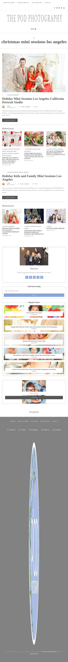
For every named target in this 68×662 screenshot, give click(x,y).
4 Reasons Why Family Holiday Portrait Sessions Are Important (34, 232)
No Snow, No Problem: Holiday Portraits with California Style (55, 152)
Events (5, 149)
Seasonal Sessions (13, 95)
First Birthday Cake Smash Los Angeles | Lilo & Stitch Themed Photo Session (34, 355)
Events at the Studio (14, 149)
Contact (48, 2)
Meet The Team (37, 2)
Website (12, 421)
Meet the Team (45, 421)
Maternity (34, 328)
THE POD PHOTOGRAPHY (49, 651)
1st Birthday (29, 149)
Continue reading (10, 120)
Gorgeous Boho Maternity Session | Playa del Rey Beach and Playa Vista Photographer (34, 327)
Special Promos (6, 155)
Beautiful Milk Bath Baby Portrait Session (34, 341)
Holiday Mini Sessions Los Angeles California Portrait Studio (33, 100)
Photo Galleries (9, 2)
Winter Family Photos (55, 228)
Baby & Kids (36, 149)
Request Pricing (23, 2)
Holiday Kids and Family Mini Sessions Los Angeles (31, 177)
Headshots (27, 151)
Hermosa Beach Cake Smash (34, 312)
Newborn (34, 371)
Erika (9, 106)
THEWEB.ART (34, 654)
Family (4, 151)
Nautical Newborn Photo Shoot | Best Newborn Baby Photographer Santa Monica (34, 369)
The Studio (34, 421)
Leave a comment (25, 106)
